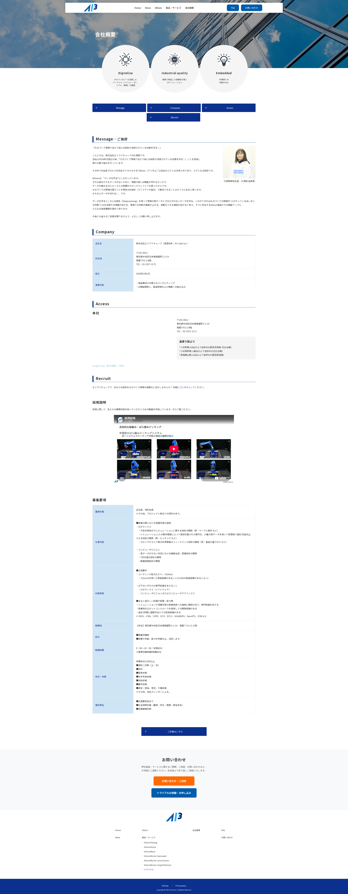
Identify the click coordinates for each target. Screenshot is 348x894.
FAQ (233, 7)
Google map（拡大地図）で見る (108, 365)
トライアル (149, 869)
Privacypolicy (180, 886)
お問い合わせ (251, 7)
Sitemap (165, 886)
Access (230, 107)
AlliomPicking (150, 842)
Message (120, 107)
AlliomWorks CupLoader (155, 856)
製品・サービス (173, 7)
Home (138, 7)
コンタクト (185, 387)
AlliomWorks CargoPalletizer (157, 865)
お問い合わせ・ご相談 (174, 781)
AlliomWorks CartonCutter (156, 860)
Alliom (158, 7)
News (148, 7)
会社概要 (189, 7)
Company (175, 107)
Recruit (174, 117)
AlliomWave (149, 851)
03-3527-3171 (149, 264)
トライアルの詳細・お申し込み (174, 793)
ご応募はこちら (175, 731)
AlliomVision (150, 847)
